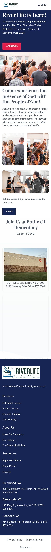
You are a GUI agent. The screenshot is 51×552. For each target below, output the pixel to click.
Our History (8, 440)
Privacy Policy (14, 539)
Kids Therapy (9, 419)
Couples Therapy (11, 414)
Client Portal (8, 466)
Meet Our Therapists (13, 434)
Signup (9, 211)
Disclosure (25, 547)
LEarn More (12, 46)
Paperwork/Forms (11, 460)
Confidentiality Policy (13, 445)
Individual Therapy (12, 403)
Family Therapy (10, 408)
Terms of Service (35, 539)
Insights (6, 472)
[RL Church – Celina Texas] (11, 5)
